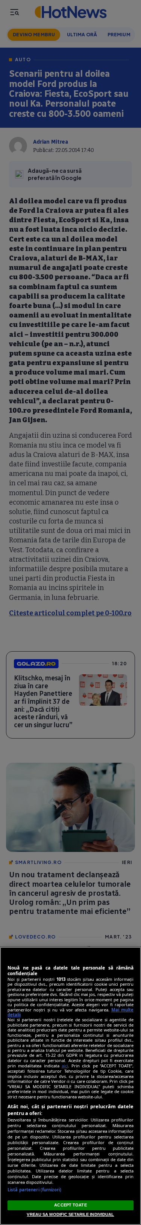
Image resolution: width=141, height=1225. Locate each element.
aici (65, 1066)
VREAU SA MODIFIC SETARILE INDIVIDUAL (70, 1214)
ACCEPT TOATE (70, 1205)
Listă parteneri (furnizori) (34, 1189)
